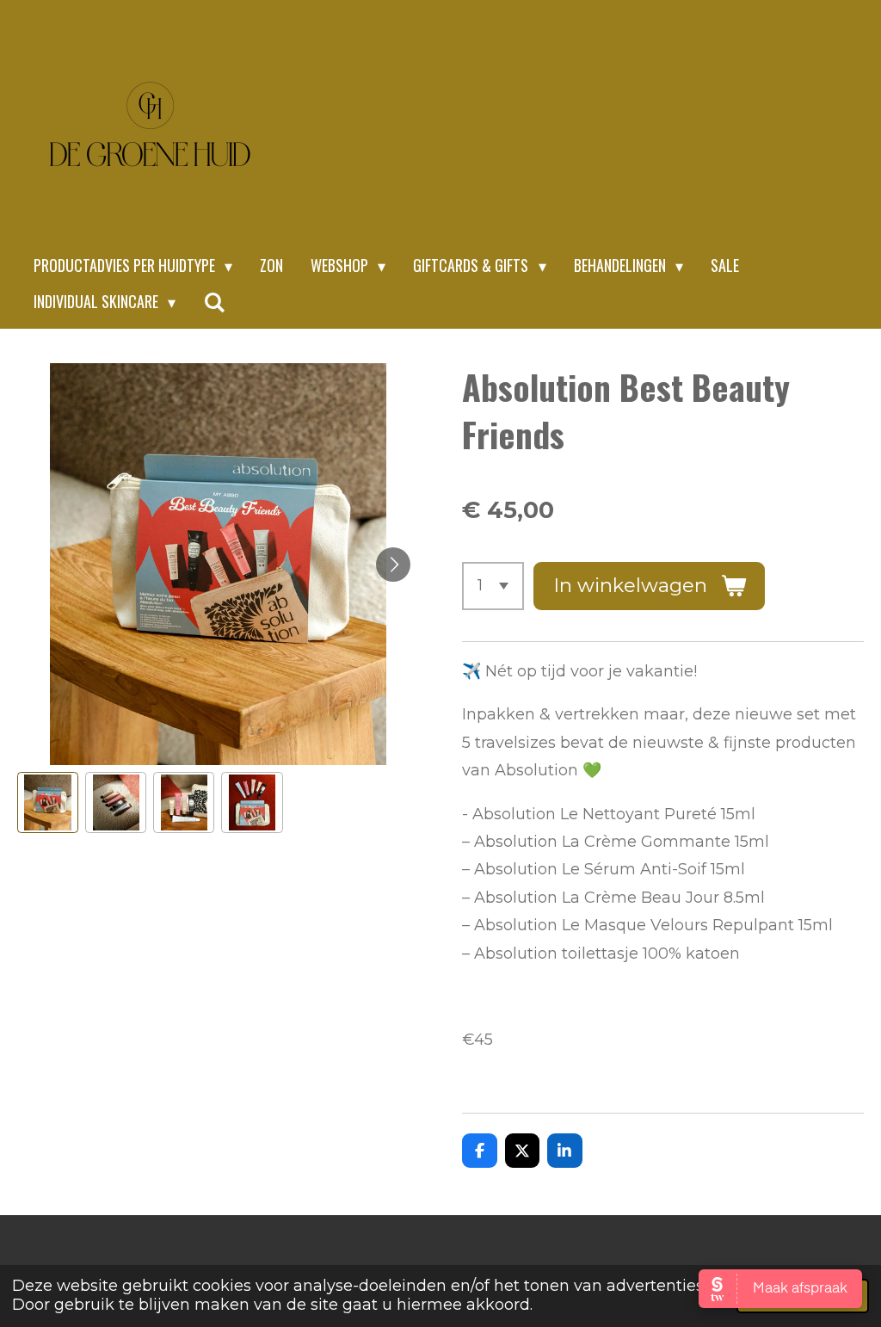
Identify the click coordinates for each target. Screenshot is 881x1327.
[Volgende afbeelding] (393, 564)
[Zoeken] (214, 302)
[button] (47, 802)
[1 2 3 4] (493, 586)
